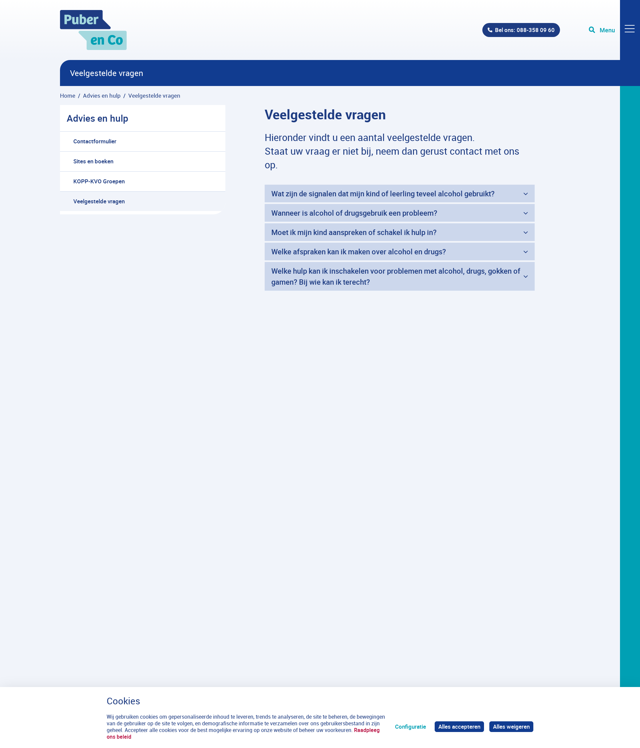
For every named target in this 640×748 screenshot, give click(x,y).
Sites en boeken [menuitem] (93, 161)
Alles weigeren (511, 726)
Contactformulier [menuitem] (94, 141)
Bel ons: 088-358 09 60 (525, 30)
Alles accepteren (459, 726)
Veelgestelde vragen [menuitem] (99, 201)
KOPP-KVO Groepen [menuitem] (99, 181)
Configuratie (410, 726)
